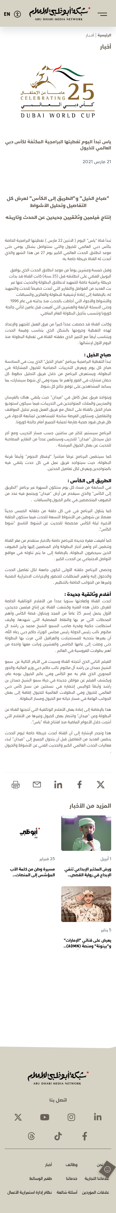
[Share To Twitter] (100, 784)
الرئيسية (104, 35)
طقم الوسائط (40, 1179)
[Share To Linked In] (58, 784)
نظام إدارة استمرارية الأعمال (29, 1193)
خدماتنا (71, 1179)
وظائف (71, 1165)
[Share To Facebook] (79, 784)
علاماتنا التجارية (97, 1179)
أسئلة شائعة (67, 1193)
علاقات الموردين (95, 1193)
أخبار (48, 1165)
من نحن (103, 1165)
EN (7, 14)
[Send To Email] (37, 784)
